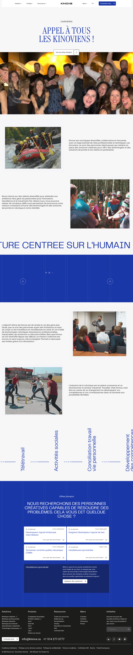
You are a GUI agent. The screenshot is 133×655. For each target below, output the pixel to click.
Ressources (41, 3)
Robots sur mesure (34, 633)
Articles (56, 624)
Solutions (18, 3)
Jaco (29, 631)
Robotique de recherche (10, 624)
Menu (84, 3)
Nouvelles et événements (62, 626)
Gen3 (29, 621)
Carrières (83, 619)
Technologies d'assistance (10, 628)
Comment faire (59, 631)
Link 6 (30, 628)
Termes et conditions (69, 648)
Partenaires (84, 621)
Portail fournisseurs (103, 648)
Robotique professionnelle (10, 619)
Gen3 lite (31, 624)
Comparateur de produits (36, 617)
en (93, 3)
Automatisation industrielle (11, 626)
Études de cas (58, 619)
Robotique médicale (8, 617)
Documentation (59, 621)
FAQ (55, 628)
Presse (82, 624)
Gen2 (29, 626)
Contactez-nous (105, 3)
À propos (83, 617)
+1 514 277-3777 (53, 639)
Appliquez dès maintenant (73, 581)
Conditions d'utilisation (9, 648)
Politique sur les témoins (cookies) (30, 648)
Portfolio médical (33, 619)
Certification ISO (83, 648)
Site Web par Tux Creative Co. (39, 652)
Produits (29, 3)
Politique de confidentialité (52, 648)
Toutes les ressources (61, 617)
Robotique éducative (8, 621)
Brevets (92, 648)
